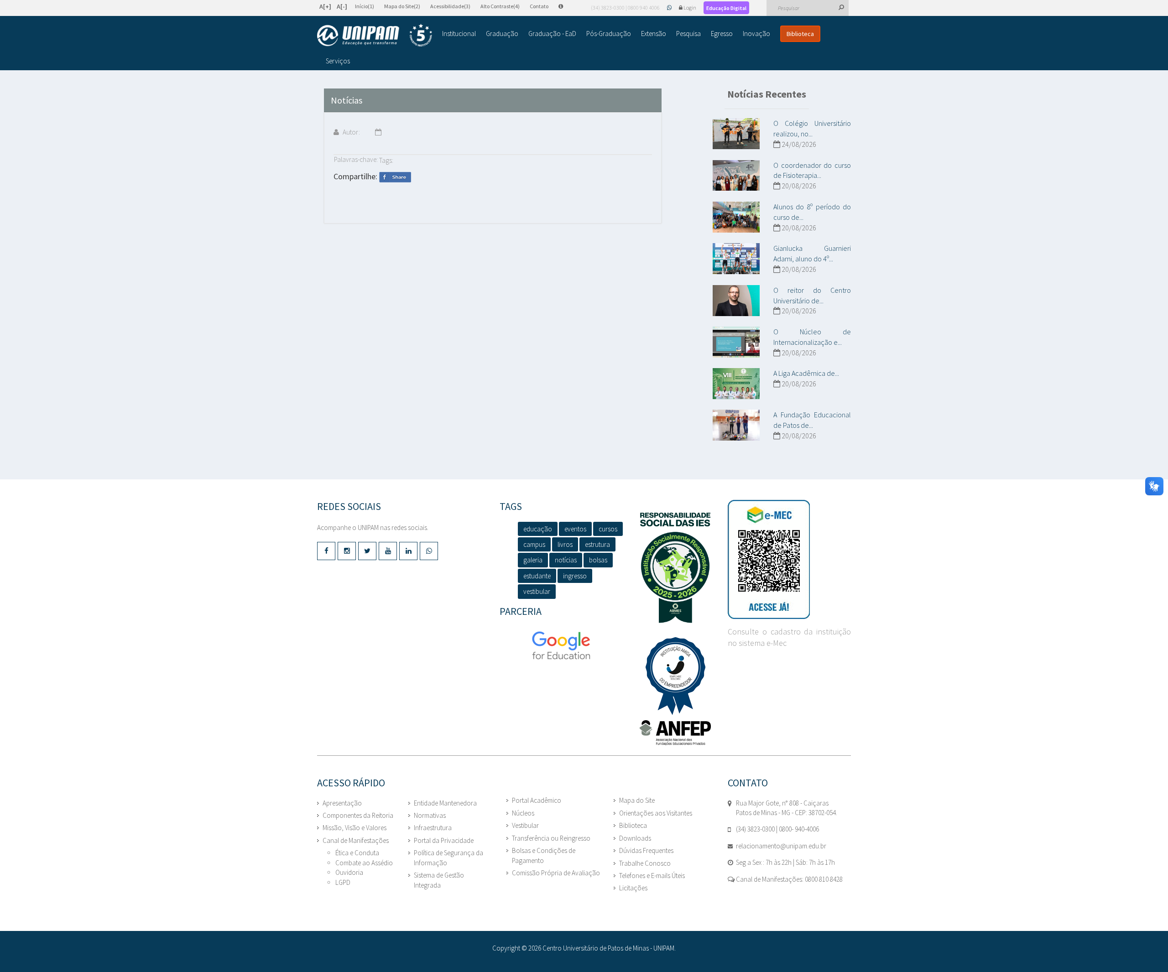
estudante (537, 576)
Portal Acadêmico (536, 800)
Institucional (459, 33)
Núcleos (523, 813)
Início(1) (364, 6)
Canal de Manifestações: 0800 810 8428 (789, 879)
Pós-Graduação (608, 33)
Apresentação (342, 803)
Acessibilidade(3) (450, 6)
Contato (539, 6)
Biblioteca (800, 34)
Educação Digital (726, 8)
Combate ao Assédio (364, 862)
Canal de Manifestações (356, 840)
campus (534, 544)
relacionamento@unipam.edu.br (781, 846)
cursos (608, 529)
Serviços (338, 61)
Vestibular (525, 825)
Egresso (722, 33)
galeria (532, 560)
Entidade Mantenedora (445, 803)
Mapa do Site (637, 800)
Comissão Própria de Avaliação (556, 872)
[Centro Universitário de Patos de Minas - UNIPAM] (374, 35)
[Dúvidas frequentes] (565, 6)
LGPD (342, 882)
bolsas (598, 560)
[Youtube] (388, 551)
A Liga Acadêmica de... (806, 373)
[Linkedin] (408, 551)
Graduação (502, 33)
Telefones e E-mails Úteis (652, 875)
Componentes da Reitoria (358, 815)
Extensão (653, 33)
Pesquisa (688, 33)
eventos (575, 529)
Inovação (756, 33)
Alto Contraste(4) (500, 6)
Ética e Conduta (357, 852)
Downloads (635, 838)
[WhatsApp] (670, 7)
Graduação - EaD (552, 33)
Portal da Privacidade (444, 840)
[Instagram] (347, 551)
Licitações (633, 888)
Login (690, 7)
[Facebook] (326, 551)
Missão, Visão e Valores (354, 827)
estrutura (597, 544)
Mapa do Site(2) (402, 6)
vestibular (536, 591)
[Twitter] (367, 551)
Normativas (430, 815)
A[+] (325, 6)
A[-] (342, 6)
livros (565, 544)
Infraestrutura (433, 827)
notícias (566, 560)
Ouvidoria (349, 872)
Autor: (350, 132)
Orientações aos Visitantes (655, 813)
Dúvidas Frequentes (646, 850)
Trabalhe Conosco (645, 863)
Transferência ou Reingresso (551, 838)
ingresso (575, 576)
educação (537, 529)
